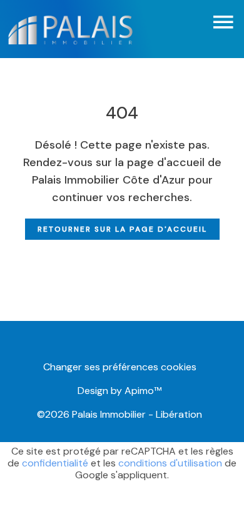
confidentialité (55, 463)
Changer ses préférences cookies (119, 366)
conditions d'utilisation (170, 463)
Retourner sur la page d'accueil (122, 229)
